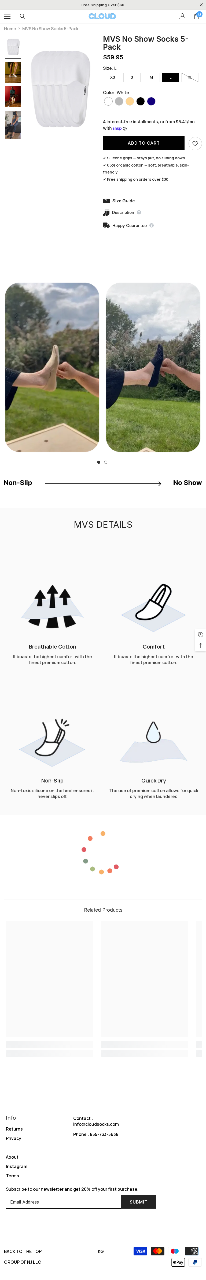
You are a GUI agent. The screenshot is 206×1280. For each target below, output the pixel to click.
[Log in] (182, 16)
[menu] (7, 16)
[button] (13, 47)
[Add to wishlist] (195, 143)
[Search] (22, 16)
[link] (52, 367)
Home (10, 29)
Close (201, 5)
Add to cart (144, 143)
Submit (139, 1202)
